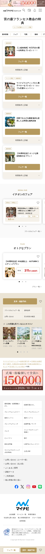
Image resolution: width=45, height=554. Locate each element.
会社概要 (12, 514)
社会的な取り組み (10, 518)
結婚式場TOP (24, 361)
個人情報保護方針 (24, 518)
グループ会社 (36, 518)
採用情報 (23, 521)
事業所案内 (32, 514)
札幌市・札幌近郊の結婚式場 (16, 364)
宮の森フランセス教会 (17, 366)
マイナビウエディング (10, 361)
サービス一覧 (21, 514)
